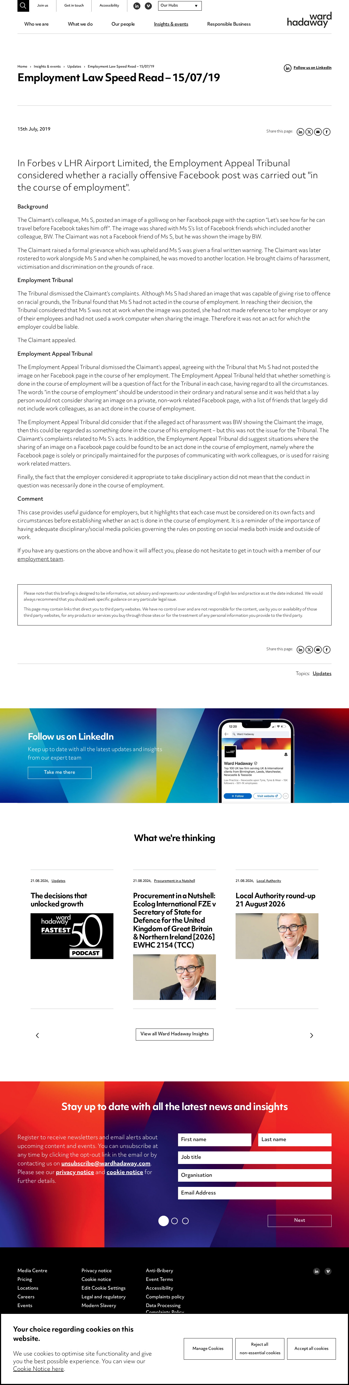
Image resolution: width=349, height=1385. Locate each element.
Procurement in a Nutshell (174, 881)
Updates (74, 66)
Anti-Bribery (159, 1271)
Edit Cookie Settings (104, 1288)
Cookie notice (96, 1279)
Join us (42, 5)
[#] (23, 6)
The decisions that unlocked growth (59, 900)
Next (311, 1035)
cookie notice (125, 1173)
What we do (80, 24)
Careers (26, 1297)
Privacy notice (97, 1271)
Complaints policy (165, 1297)
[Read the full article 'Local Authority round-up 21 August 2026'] (277, 936)
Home (22, 66)
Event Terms (159, 1279)
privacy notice (75, 1173)
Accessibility (109, 5)
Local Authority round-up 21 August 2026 (275, 900)
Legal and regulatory (104, 1297)
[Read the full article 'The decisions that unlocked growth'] (72, 936)
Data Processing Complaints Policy (165, 1309)
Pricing (24, 1279)
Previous (37, 1035)
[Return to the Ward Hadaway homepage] (309, 20)
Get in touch (74, 5)
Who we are (36, 24)
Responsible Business (229, 24)
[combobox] (180, 6)
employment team (40, 559)
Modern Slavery (99, 1306)
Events (24, 1306)
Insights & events (171, 24)
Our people (123, 24)
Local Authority (269, 881)
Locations (27, 1288)
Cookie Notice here (38, 1369)
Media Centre (32, 1271)
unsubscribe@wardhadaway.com (106, 1164)
